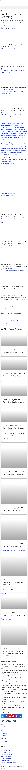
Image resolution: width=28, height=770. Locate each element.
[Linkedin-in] (20, 716)
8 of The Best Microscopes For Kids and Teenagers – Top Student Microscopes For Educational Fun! (13, 159)
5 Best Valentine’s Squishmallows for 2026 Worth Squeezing (14, 582)
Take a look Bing (9, 590)
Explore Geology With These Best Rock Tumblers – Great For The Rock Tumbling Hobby (13, 111)
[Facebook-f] (6, 716)
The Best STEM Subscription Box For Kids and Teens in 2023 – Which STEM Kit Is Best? (13, 666)
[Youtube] (9, 716)
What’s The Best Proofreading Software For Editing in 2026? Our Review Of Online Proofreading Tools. (14, 244)
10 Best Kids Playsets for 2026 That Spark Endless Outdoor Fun (14, 376)
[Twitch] (17, 716)
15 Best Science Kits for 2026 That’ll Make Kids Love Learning (13, 436)
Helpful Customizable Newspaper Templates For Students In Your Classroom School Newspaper (14, 266)
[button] (14, 7)
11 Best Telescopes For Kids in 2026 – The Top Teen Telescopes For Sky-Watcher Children (13, 707)
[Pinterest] (13, 716)
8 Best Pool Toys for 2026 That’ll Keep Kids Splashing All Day (13, 402)
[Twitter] (2, 716)
